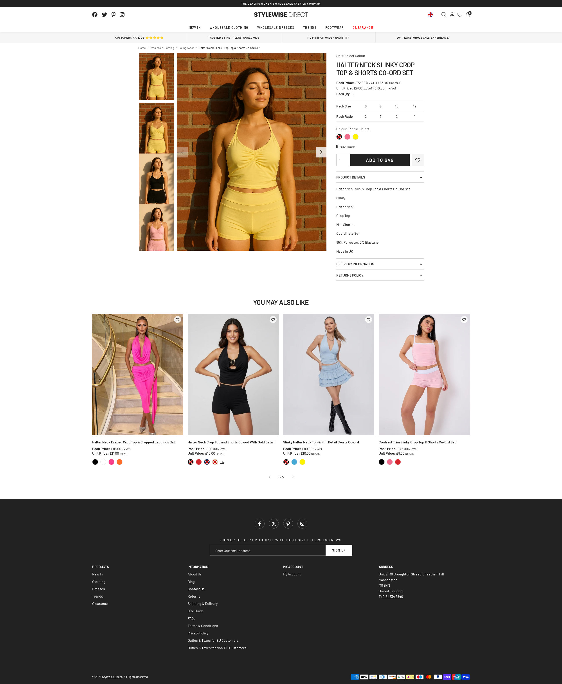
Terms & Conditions (203, 625)
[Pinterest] (113, 14)
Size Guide (196, 611)
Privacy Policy (198, 633)
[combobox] (444, 14)
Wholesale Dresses (275, 27)
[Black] (339, 137)
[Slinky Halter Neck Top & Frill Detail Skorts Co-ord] (328, 374)
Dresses (98, 589)
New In (195, 27)
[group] (251, 152)
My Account (292, 574)
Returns (194, 596)
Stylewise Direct (281, 14)
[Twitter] (104, 14)
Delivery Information (355, 264)
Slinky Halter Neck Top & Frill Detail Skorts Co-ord (321, 442)
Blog (191, 581)
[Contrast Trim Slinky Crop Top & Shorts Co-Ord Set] (424, 374)
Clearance (363, 27)
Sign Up (339, 550)
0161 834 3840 (392, 596)
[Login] (452, 14)
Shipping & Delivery (203, 603)
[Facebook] (94, 14)
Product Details (350, 177)
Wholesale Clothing (229, 27)
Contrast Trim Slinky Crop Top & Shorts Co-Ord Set (417, 442)
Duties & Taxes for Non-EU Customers (217, 648)
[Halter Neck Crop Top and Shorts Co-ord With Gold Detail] (233, 374)
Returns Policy (349, 275)
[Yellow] (355, 137)
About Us (195, 574)
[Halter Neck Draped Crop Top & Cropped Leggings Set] (137, 374)
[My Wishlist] (460, 14)
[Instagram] (122, 14)
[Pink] (347, 137)
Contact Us (196, 589)
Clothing (98, 581)
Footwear (334, 27)
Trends (310, 27)
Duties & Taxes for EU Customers (213, 640)
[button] (468, 14)
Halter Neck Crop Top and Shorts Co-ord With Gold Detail (231, 442)
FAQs (191, 618)
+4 (222, 462)
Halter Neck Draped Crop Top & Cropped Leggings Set (133, 442)
